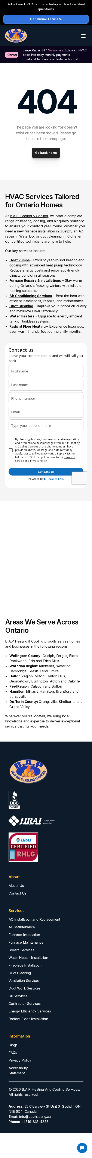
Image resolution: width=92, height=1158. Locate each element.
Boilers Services (21, 950)
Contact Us (17, 893)
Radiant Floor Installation (28, 1019)
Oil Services (18, 996)
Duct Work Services (24, 988)
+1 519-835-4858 (35, 1122)
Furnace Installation (24, 935)
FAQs (13, 1052)
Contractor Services (25, 1003)
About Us (16, 885)
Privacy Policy (20, 1060)
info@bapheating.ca (35, 1116)
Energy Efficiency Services (30, 1011)
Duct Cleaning (20, 973)
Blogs (13, 1045)
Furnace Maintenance (26, 942)
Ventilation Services (24, 980)
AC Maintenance (22, 927)
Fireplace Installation (25, 965)
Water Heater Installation (28, 958)
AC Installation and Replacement (34, 919)
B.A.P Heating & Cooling (29, 216)
